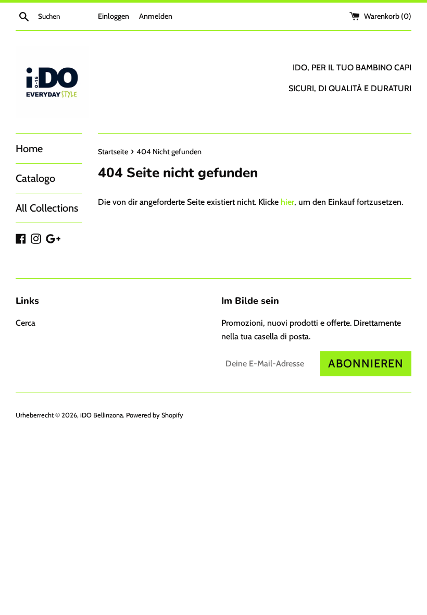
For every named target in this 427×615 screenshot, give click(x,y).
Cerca (25, 323)
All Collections (47, 208)
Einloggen (113, 16)
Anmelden (155, 16)
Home (29, 148)
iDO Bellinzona (101, 415)
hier (287, 202)
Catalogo (35, 178)
